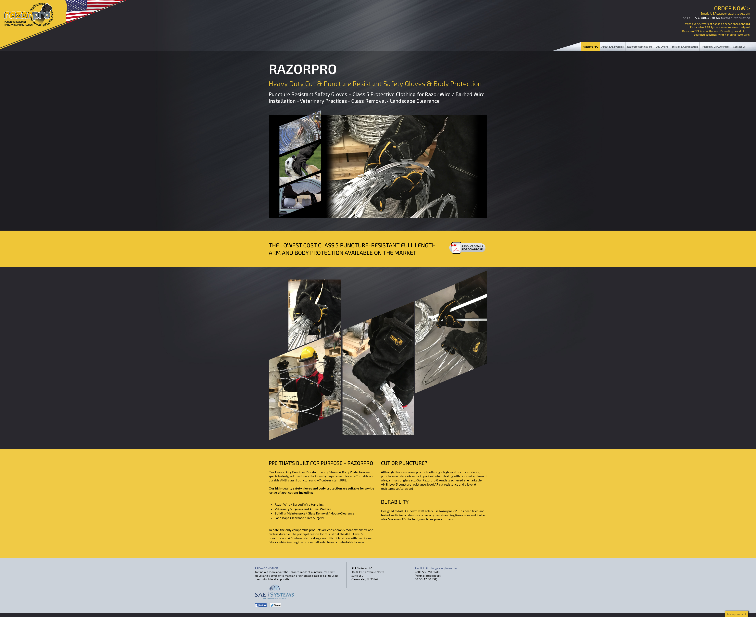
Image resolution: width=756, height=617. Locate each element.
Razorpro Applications (639, 46)
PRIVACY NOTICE (266, 568)
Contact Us (739, 46)
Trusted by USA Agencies (715, 46)
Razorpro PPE (590, 46)
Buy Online (662, 46)
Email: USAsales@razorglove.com (725, 13)
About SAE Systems (612, 46)
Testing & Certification (685, 46)
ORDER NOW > (732, 8)
